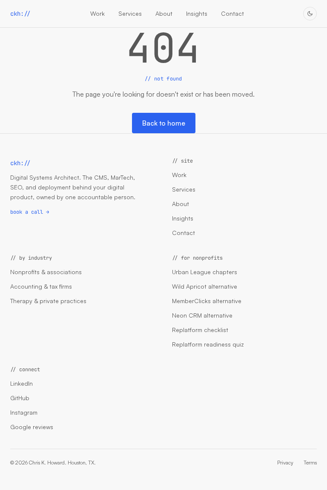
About (163, 13)
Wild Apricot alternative (204, 286)
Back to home (163, 123)
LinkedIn (21, 383)
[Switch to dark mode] (310, 13)
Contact (232, 13)
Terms (310, 462)
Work (97, 13)
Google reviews (31, 426)
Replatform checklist (200, 329)
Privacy (285, 462)
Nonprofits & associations (46, 271)
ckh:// (20, 13)
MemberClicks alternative (206, 300)
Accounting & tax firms (41, 286)
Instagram (23, 412)
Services (130, 13)
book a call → (29, 212)
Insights (196, 13)
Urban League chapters (204, 271)
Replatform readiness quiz (208, 344)
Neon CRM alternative (202, 315)
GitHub (19, 397)
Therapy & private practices (48, 300)
